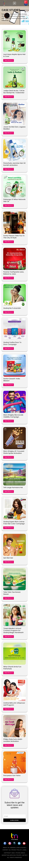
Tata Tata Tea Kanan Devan (12, 593)
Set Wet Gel (8, 558)
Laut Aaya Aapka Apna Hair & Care (14, 55)
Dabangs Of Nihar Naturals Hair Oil (14, 200)
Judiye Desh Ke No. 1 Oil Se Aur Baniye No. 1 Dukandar (13, 91)
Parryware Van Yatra (11, 775)
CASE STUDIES (21, 847)
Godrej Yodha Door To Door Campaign (12, 343)
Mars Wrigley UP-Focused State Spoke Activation (13, 452)
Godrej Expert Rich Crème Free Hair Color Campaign (14, 523)
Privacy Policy (16, 850)
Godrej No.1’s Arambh (12, 308)
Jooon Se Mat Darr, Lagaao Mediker (14, 128)
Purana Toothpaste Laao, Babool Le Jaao (13, 273)
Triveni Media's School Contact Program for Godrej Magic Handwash (13, 630)
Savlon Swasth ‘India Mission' (11, 380)
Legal (24, 850)
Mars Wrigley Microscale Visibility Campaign (13, 416)
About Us (6, 847)
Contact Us (6, 850)
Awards (12, 847)
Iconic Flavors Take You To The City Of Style (13, 237)
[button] (14, 3)
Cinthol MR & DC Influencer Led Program (14, 704)
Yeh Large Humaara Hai (13, 487)
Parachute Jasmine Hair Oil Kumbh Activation (14, 164)
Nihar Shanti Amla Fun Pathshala (12, 668)
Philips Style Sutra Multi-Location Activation (13, 740)
